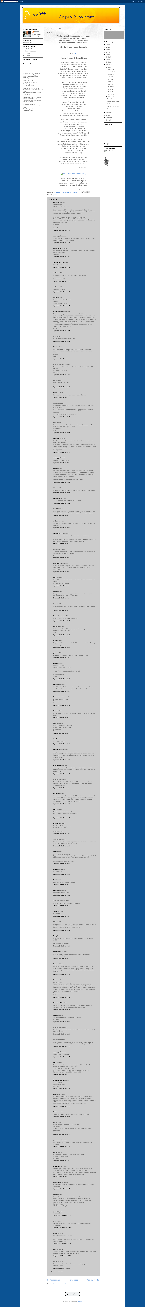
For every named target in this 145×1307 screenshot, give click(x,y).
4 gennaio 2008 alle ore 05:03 (61, 527)
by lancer (56, 626)
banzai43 (56, 202)
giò (54, 380)
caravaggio (56, 236)
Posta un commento (57, 1272)
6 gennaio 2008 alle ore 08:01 (61, 744)
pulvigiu (36, 31)
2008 (107, 67)
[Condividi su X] (86, 192)
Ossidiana (56, 438)
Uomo (30, 97)
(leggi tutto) (30, 78)
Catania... (110, 109)
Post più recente (53, 1280)
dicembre (110, 69)
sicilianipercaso (58, 533)
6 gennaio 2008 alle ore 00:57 (61, 691)
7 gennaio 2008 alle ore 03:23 (61, 905)
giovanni (56, 869)
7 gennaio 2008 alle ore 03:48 (61, 930)
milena (55, 1233)
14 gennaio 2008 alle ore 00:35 (62, 1243)
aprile (109, 89)
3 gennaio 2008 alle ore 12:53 (61, 292)
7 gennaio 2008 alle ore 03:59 (61, 946)
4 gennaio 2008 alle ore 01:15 (61, 482)
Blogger (80, 1301)
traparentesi (56, 1166)
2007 (107, 112)
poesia (55, 195)
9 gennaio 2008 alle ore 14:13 (61, 1176)
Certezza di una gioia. (113, 106)
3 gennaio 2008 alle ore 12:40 (61, 267)
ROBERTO (56, 823)
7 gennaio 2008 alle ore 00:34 (61, 863)
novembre (111, 71)
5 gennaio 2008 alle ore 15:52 (61, 657)
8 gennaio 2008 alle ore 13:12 (61, 1074)
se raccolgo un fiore (32, 82)
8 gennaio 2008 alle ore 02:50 (61, 1009)
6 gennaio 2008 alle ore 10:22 (61, 774)
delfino (55, 287)
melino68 (56, 793)
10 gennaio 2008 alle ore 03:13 (62, 1215)
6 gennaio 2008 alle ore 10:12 (61, 760)
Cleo (54, 880)
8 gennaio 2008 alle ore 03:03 (61, 1021)
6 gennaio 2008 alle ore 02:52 (61, 705)
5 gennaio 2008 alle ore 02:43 (61, 621)
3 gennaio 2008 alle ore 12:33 (61, 256)
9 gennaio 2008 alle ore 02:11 (61, 1134)
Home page (73, 1280)
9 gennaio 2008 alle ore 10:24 (61, 1146)
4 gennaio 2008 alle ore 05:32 (61, 543)
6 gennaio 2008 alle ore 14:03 (61, 818)
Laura (55, 347)
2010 (107, 62)
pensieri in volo (33, 88)
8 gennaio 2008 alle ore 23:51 (61, 1106)
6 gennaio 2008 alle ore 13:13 (61, 804)
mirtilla (55, 273)
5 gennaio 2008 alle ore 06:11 (61, 635)
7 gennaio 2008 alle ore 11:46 (61, 974)
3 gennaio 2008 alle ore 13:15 (61, 330)
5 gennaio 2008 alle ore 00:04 (61, 598)
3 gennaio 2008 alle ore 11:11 (61, 242)
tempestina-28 (57, 1003)
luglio (109, 81)
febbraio (110, 94)
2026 (107, 44)
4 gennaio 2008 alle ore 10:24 (61, 586)
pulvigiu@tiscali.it (28, 42)
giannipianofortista (59, 311)
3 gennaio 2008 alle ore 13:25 (61, 341)
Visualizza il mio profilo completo (36, 35)
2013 (107, 54)
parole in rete (57, 248)
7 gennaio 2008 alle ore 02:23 (61, 895)
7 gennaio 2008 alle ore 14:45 (61, 997)
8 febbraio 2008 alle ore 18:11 (61, 1268)
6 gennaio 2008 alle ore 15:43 (61, 846)
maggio (110, 86)
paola (55, 653)
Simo (55, 964)
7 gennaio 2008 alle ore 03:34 (61, 916)
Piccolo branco (29, 55)
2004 (107, 120)
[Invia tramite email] (82, 192)
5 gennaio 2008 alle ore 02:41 (61, 610)
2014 (107, 52)
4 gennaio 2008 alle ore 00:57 (61, 462)
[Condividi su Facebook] (87, 192)
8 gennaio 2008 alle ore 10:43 (61, 1034)
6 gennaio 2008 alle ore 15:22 (61, 833)
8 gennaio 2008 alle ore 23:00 (61, 1088)
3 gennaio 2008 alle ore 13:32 (61, 374)
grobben (55, 521)
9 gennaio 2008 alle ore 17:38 (61, 1189)
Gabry (55, 468)
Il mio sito (27, 53)
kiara (54, 980)
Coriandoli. (110, 99)
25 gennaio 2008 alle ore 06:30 (62, 1256)
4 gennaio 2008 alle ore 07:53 (61, 557)
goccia (55, 392)
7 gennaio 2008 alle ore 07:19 (61, 958)
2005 (107, 117)
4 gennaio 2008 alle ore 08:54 (61, 571)
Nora (54, 422)
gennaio (110, 96)
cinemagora (56, 498)
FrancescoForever (58, 697)
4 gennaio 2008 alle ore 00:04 (61, 452)
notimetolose (57, 951)
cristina (55, 508)
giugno (110, 84)
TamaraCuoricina (58, 262)
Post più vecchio (93, 1280)
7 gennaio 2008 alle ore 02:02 (61, 884)
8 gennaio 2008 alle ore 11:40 (61, 1046)
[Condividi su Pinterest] (89, 192)
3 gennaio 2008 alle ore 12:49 (61, 281)
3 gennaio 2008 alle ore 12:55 (61, 306)
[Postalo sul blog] (84, 192)
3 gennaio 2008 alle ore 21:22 (61, 417)
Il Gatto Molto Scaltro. (113, 101)
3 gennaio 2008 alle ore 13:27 (61, 359)
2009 (107, 64)
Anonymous (31, 104)
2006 (107, 115)
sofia (54, 488)
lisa (54, 1122)
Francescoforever (58, 1080)
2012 (107, 57)
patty (54, 577)
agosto (110, 79)
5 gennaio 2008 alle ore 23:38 (61, 679)
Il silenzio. (110, 104)
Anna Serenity (57, 765)
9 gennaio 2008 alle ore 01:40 (61, 1116)
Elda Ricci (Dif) (29, 49)
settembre (111, 76)
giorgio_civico (57, 563)
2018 (107, 49)
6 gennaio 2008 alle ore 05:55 (61, 733)
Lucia (55, 640)
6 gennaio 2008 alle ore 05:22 (61, 717)
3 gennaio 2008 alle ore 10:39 (61, 230)
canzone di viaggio (31, 75)
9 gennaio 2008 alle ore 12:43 (61, 1160)
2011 (107, 59)
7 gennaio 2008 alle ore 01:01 (61, 874)
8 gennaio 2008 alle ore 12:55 (61, 1057)
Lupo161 (55, 1094)
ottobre (110, 74)
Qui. (76, 53)
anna (54, 1249)
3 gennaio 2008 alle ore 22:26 (61, 432)
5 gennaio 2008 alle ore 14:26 (61, 647)
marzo (110, 91)
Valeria (55, 739)
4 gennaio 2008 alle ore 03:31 (61, 503)
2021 (107, 47)
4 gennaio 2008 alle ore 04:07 (61, 515)
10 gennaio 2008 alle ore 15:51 (62, 1227)
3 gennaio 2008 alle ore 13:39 (61, 387)
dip (29, 73)
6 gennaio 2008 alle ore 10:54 (61, 788)
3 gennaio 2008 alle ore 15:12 (61, 397)
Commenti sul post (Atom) (60, 1284)
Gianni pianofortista (30, 51)
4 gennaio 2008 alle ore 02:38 (61, 492)
